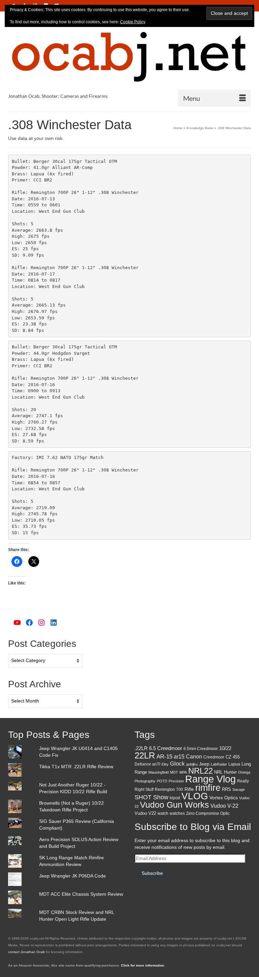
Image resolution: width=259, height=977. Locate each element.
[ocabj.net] (129, 56)
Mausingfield (158, 772)
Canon (194, 756)
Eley (165, 764)
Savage (238, 789)
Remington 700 (169, 789)
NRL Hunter (225, 772)
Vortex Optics (223, 797)
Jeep (204, 764)
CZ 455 (233, 756)
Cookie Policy (132, 22)
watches (177, 813)
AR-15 (164, 756)
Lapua (234, 764)
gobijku (192, 764)
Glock (177, 763)
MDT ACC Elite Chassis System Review (81, 894)
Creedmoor (213, 757)
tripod (175, 798)
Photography (145, 781)
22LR (145, 755)
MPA (183, 772)
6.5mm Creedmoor (200, 748)
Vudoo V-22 (224, 806)
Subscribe (152, 873)
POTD (162, 781)
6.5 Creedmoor (165, 748)
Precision (176, 781)
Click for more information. (143, 965)
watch (162, 813)
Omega (244, 772)
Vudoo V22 (145, 813)
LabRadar (219, 764)
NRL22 (200, 770)
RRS (226, 789)
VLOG (194, 796)
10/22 (225, 748)
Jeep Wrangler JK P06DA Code (72, 876)
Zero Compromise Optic (208, 813)
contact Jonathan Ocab (26, 952)
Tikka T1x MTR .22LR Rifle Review (76, 766)
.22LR (141, 748)
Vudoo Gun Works (174, 804)
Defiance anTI (147, 764)
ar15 (179, 756)
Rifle (189, 789)
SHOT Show (151, 797)
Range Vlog (210, 778)
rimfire (208, 788)
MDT (174, 772)
